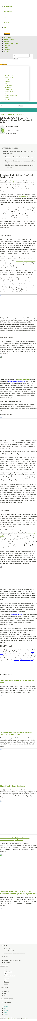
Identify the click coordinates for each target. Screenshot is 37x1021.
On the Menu (8, 6)
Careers (5, 993)
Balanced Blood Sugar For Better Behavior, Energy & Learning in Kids (16, 733)
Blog (5, 27)
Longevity (7, 45)
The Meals (7, 49)
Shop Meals (7, 34)
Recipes (6, 47)
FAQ (5, 995)
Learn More (7, 962)
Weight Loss (7, 37)
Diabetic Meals (7, 1002)
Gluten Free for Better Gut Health (12, 786)
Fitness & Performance (11, 43)
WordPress (25, 1018)
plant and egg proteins (25, 196)
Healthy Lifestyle (9, 39)
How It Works (8, 12)
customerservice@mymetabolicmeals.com (14, 953)
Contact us (6, 991)
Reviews (6, 22)
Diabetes (6, 41)
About (5, 17)
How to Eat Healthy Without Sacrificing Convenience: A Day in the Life (15, 839)
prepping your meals (23, 379)
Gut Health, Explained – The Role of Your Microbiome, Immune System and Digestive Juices (18, 892)
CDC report (12, 181)
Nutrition (6, 51)
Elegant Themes (11, 1018)
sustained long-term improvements (25, 261)
